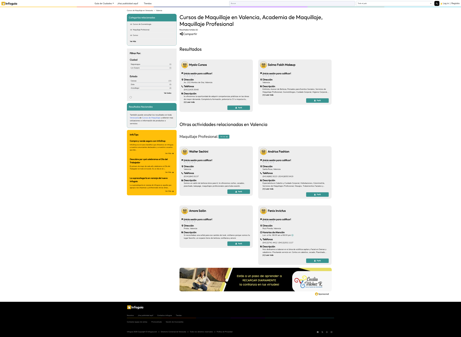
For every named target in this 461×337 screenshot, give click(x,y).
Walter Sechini (198, 151)
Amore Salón (197, 211)
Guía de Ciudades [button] (103, 3)
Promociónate (156, 322)
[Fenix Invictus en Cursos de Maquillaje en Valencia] (263, 210)
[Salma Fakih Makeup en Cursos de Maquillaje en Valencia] (263, 64)
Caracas (133, 81)
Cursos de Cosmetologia (142, 24)
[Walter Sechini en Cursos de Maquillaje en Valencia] (184, 151)
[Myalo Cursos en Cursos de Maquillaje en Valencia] (184, 64)
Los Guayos (135, 68)
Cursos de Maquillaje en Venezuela (140, 10)
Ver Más (133, 41)
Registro (455, 3)
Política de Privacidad (224, 332)
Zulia (132, 84)
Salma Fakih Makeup (281, 65)
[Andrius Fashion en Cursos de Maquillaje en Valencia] (263, 151)
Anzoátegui (135, 88)
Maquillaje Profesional (141, 30)
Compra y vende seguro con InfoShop (147, 141)
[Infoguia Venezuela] (9, 3)
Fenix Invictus (277, 211)
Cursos (135, 35)
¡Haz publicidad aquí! (128, 3)
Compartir (190, 34)
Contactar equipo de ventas (137, 322)
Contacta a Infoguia (164, 315)
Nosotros (130, 315)
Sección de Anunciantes (174, 322)
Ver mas (223, 137)
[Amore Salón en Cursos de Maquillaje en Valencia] (184, 210)
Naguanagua (135, 64)
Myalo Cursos (198, 65)
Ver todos (167, 93)
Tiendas (148, 3)
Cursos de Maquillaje (151, 117)
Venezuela (134, 117)
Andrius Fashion (278, 151)
